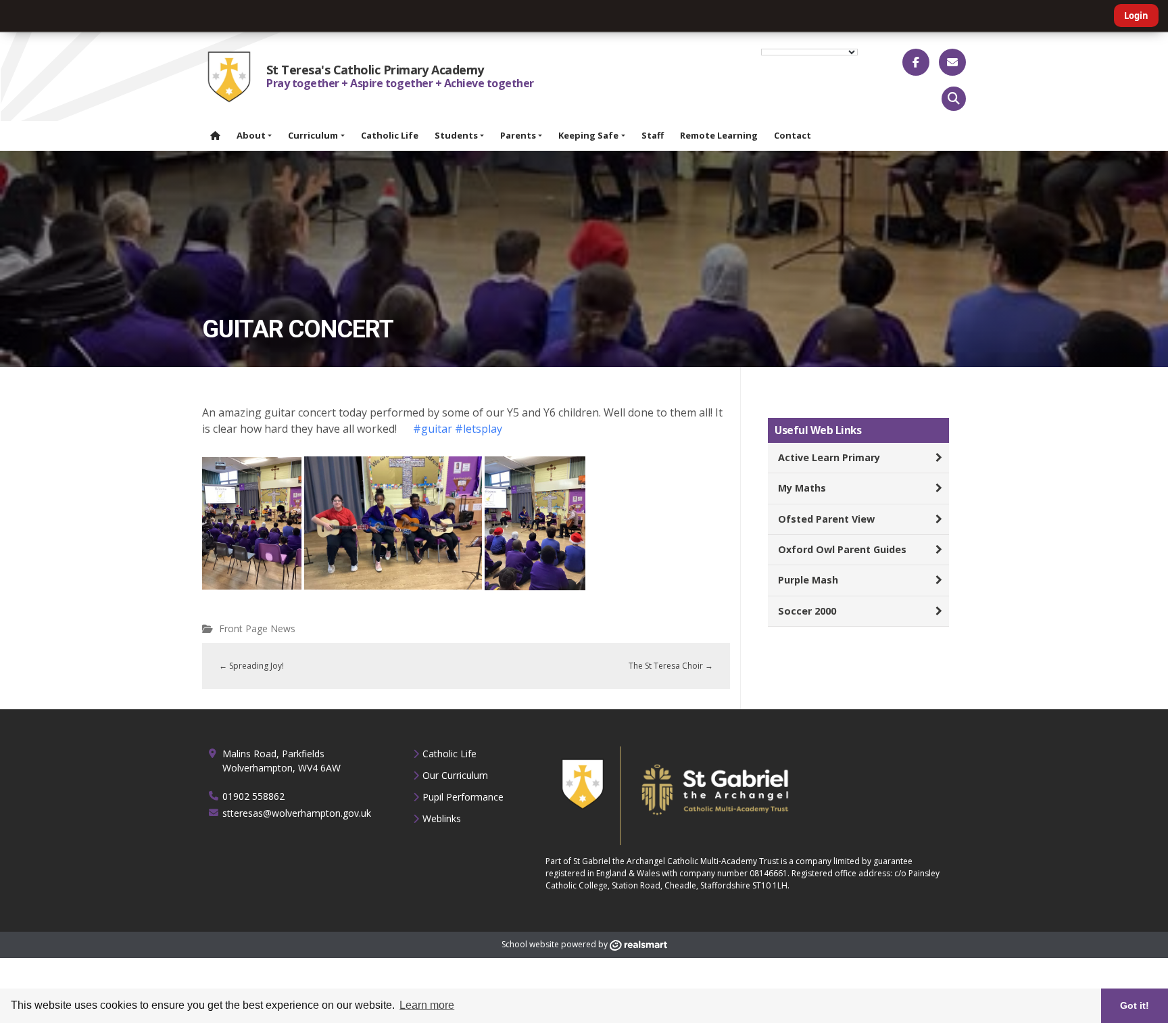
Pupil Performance (463, 796)
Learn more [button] (426, 1005)
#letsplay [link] (480, 428)
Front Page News (257, 628)
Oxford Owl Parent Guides (842, 549)
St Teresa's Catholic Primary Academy (375, 70)
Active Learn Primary (829, 457)
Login (1136, 15)
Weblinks (441, 818)
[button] (954, 99)
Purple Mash (808, 579)
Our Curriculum (455, 775)
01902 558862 (253, 796)
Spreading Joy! (251, 665)
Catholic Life (449, 753)
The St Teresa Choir (671, 665)
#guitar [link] (432, 428)
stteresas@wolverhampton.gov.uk (296, 813)
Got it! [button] (1134, 1005)
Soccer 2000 (807, 610)
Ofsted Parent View (826, 519)
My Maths (802, 487)
